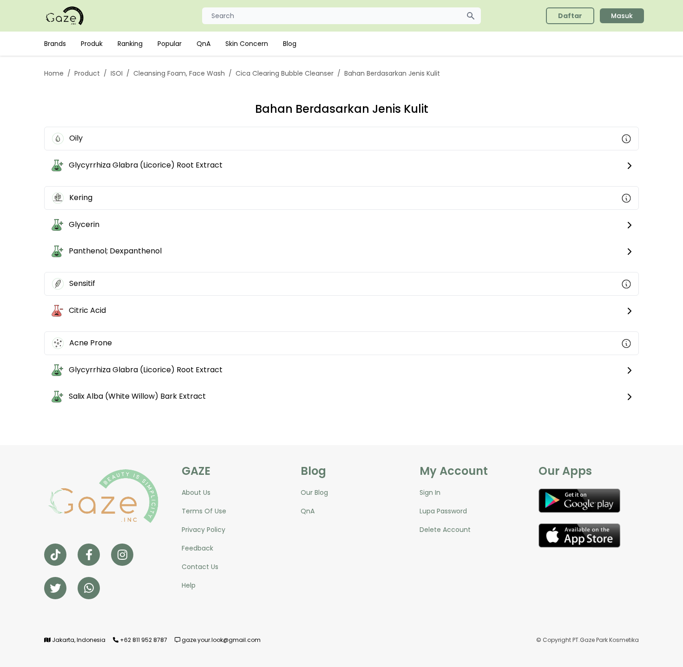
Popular (170, 43)
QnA (203, 43)
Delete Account (445, 529)
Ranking (130, 43)
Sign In (430, 492)
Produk (92, 43)
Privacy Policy (203, 529)
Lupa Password (443, 511)
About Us (196, 492)
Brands (55, 43)
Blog (289, 43)
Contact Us (200, 566)
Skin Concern (246, 43)
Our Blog (314, 492)
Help (189, 585)
